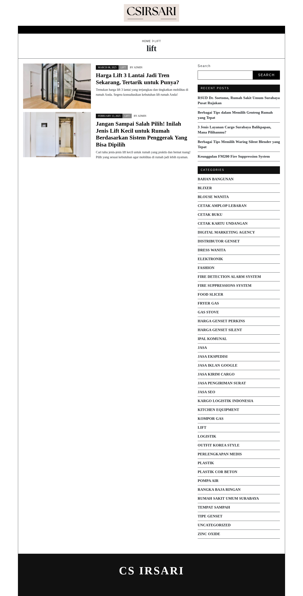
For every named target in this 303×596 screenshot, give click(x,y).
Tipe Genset (210, 516)
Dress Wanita (212, 250)
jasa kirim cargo (216, 374)
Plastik (206, 463)
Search (204, 66)
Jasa (202, 348)
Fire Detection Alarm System (229, 277)
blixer (205, 188)
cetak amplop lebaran (222, 206)
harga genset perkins (221, 321)
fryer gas (208, 303)
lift (123, 67)
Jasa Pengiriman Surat (222, 383)
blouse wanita (213, 197)
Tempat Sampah (214, 507)
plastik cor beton (217, 472)
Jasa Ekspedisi (213, 356)
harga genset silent (220, 330)
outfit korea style (219, 445)
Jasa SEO (206, 392)
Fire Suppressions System (224, 285)
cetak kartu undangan (223, 223)
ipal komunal (212, 339)
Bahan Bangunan (216, 179)
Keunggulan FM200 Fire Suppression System (234, 156)
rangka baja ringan (219, 489)
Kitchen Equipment (218, 410)
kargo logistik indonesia (225, 401)
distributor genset (219, 241)
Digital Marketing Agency (226, 232)
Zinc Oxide (209, 534)
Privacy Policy (175, 29)
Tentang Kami (143, 29)
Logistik (207, 436)
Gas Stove (208, 312)
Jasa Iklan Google (217, 365)
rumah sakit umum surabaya (228, 498)
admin (138, 67)
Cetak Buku (210, 214)
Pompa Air (208, 481)
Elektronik (210, 259)
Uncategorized (214, 525)
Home (119, 29)
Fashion (206, 268)
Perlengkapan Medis (220, 454)
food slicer (210, 294)
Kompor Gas (210, 419)
